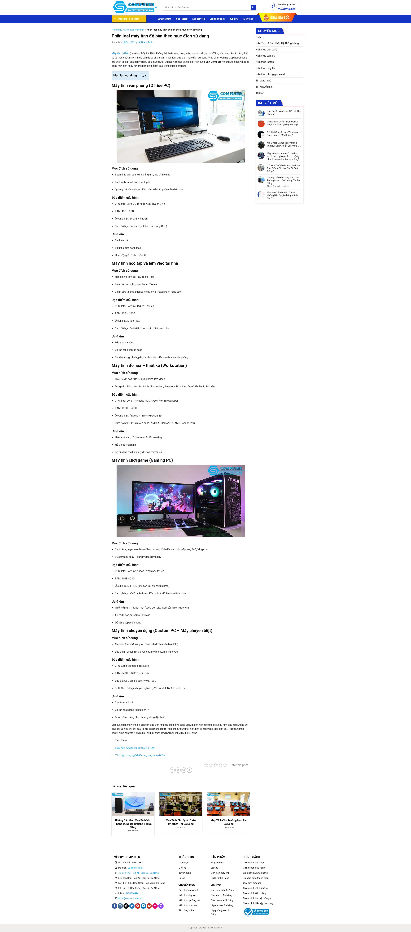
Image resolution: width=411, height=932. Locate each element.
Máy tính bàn (217, 862)
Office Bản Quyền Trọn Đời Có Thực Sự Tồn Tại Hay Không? (282, 123)
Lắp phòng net (217, 19)
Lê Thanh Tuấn (145, 42)
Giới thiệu (183, 862)
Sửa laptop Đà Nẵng (221, 895)
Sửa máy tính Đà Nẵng (222, 890)
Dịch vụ (260, 37)
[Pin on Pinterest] (183, 770)
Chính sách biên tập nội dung (258, 903)
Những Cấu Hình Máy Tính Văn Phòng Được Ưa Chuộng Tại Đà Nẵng (283, 180)
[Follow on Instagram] (120, 906)
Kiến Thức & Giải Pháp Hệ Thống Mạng (277, 43)
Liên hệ (182, 867)
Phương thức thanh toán (256, 878)
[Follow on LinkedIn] (143, 906)
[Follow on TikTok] (126, 906)
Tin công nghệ (263, 80)
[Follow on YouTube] (149, 906)
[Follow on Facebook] (114, 906)
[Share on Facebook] (172, 770)
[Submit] (253, 7)
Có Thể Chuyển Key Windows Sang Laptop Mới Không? (282, 134)
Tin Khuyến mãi (264, 86)
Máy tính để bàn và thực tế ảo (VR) (134, 747)
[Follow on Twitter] (132, 906)
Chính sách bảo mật (253, 862)
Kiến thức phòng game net (270, 74)
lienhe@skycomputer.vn (130, 898)
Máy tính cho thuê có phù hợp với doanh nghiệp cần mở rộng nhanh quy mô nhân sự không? (283, 156)
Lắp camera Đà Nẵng (222, 905)
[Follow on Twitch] (161, 906)
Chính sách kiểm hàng (254, 893)
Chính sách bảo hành (254, 867)
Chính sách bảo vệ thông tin (257, 898)
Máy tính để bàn (120, 53)
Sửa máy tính (164, 19)
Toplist (259, 92)
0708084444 (132, 893)
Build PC (234, 19)
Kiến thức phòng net (189, 900)
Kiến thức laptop (265, 61)
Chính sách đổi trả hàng (255, 888)
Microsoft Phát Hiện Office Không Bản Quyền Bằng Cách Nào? (282, 195)
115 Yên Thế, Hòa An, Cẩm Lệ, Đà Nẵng (138, 873)
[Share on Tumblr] (189, 770)
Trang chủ (117, 29)
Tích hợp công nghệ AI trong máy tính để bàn (140, 755)
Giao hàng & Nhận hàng (255, 873)
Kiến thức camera (265, 55)
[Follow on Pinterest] (137, 906)
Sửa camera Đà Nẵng (222, 900)
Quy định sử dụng (252, 883)
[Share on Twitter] (178, 770)
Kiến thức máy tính (134, 29)
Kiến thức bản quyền (267, 49)
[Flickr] (155, 906)
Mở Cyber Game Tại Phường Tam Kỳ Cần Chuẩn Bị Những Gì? (284, 144)
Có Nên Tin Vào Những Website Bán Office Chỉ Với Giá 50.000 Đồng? (283, 168)
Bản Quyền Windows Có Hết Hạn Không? (284, 113)
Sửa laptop (182, 19)
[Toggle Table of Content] (142, 76)
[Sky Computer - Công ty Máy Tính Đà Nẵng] (135, 7)
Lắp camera (198, 19)
